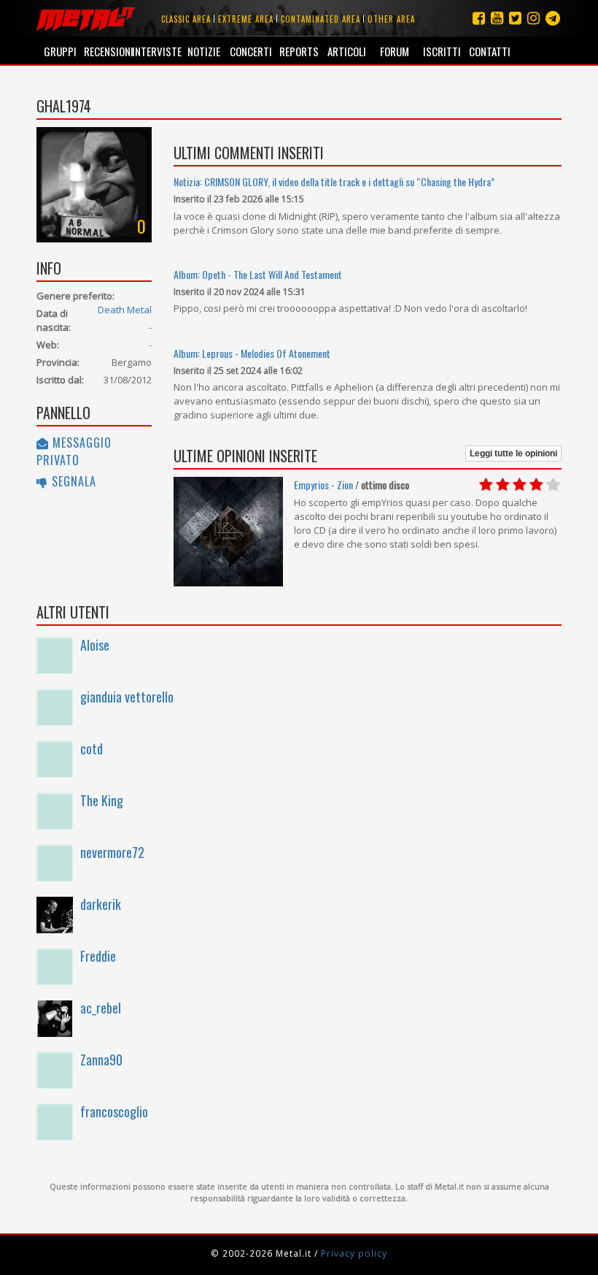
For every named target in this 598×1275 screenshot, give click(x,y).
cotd (91, 748)
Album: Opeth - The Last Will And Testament (258, 274)
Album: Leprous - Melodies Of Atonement (252, 353)
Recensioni (107, 51)
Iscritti (442, 51)
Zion (345, 484)
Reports (299, 51)
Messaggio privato (74, 451)
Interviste (155, 51)
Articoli (346, 51)
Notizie (203, 51)
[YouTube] (497, 18)
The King (101, 800)
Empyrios (311, 484)
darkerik (100, 904)
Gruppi (60, 51)
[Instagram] (552, 18)
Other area (391, 19)
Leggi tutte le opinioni (513, 453)
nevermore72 (112, 852)
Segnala (72, 481)
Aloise (94, 644)
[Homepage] (86, 18)
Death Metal (125, 309)
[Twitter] (515, 18)
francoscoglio (114, 1111)
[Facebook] (479, 18)
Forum (394, 51)
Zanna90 (101, 1059)
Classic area (186, 19)
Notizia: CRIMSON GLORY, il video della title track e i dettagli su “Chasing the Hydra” (334, 181)
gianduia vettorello (127, 696)
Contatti (489, 51)
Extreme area (245, 19)
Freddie (98, 955)
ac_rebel (100, 1007)
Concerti (251, 51)
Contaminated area (320, 19)
